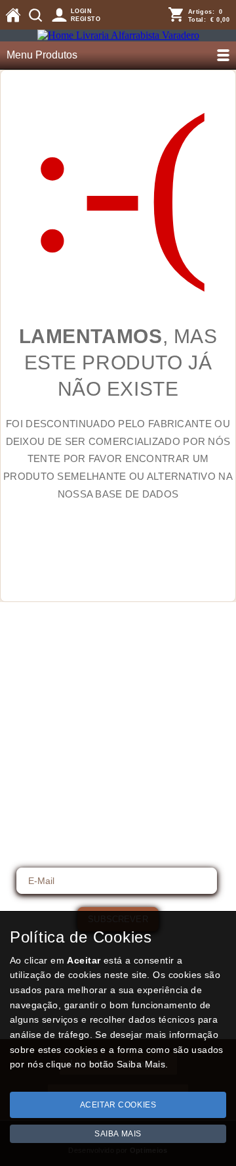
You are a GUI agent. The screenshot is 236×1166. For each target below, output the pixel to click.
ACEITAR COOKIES (118, 1105)
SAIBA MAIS (118, 1134)
